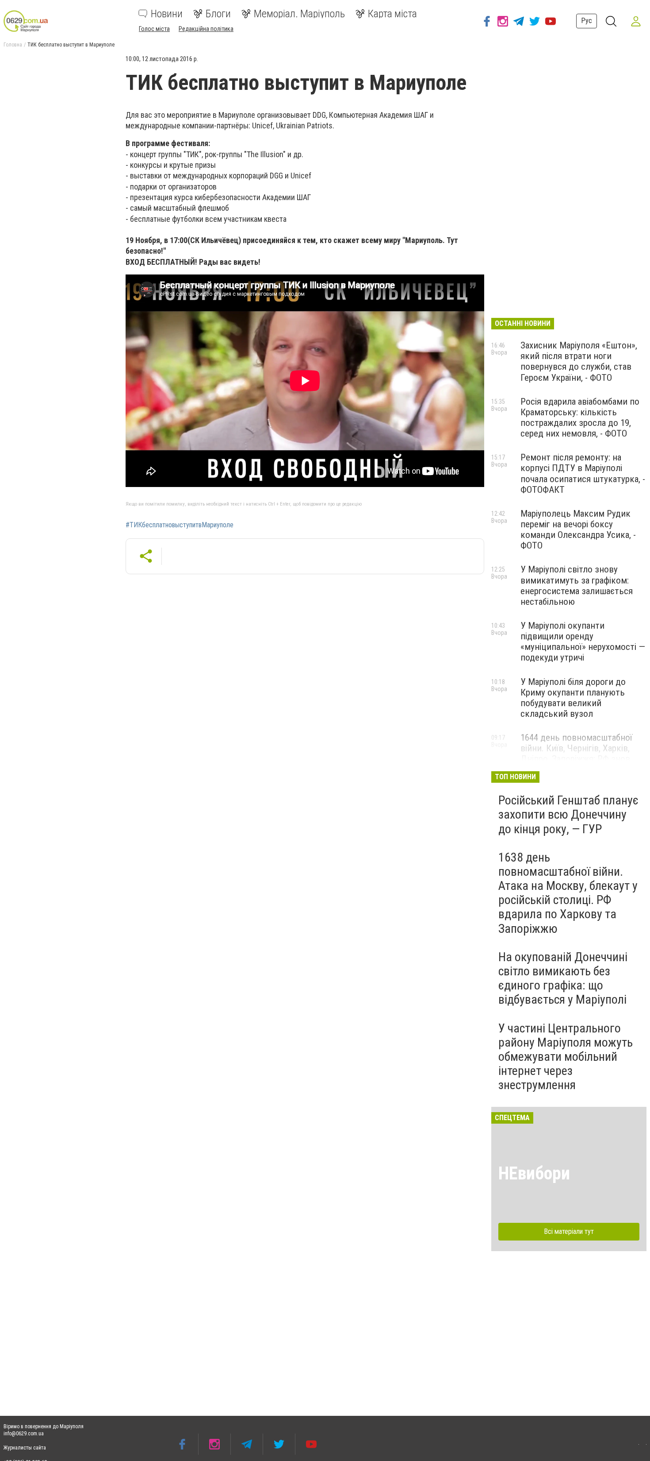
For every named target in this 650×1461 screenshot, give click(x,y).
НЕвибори (534, 1173)
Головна (13, 45)
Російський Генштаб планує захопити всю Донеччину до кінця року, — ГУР (568, 814)
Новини (167, 13)
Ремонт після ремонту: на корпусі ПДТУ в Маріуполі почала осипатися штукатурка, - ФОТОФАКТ (582, 473)
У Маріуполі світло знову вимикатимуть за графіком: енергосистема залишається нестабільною (576, 585)
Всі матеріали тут (569, 1231)
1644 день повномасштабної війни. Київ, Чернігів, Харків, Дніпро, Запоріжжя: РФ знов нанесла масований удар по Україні (576, 759)
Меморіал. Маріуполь (299, 13)
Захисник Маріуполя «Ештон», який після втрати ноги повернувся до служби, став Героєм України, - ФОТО (578, 361)
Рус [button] (586, 20)
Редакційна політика (206, 28)
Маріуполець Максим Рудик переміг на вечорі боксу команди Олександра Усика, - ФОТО (578, 529)
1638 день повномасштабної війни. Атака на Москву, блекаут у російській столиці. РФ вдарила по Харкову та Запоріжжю (568, 893)
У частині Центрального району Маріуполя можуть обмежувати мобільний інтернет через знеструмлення (565, 1057)
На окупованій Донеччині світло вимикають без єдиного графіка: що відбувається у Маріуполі (562, 978)
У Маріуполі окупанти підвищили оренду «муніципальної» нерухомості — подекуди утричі (582, 641)
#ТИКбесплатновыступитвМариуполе (179, 525)
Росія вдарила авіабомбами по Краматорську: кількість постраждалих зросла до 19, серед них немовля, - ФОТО (579, 417)
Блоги (218, 13)
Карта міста (392, 13)
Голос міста (154, 28)
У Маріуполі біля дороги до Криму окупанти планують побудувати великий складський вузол (573, 697)
